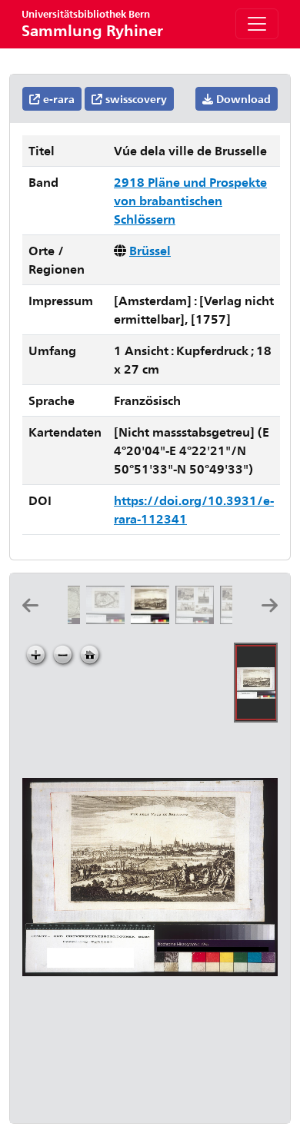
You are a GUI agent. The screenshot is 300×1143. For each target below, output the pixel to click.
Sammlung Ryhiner (92, 23)
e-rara (57, 98)
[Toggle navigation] (256, 23)
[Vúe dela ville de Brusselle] (153, 619)
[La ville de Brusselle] (108, 619)
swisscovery (134, 98)
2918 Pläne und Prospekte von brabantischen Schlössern (190, 200)
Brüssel (150, 250)
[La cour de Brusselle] (197, 619)
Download (242, 98)
